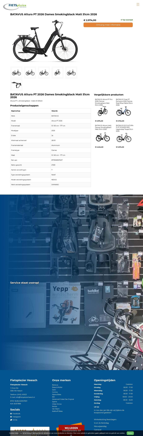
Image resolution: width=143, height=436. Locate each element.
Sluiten (130, 433)
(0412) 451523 (22, 394)
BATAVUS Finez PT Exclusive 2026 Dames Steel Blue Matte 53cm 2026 (124, 102)
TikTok (14, 420)
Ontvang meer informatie (108, 25)
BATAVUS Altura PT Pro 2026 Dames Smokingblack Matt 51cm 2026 (104, 102)
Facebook (16, 414)
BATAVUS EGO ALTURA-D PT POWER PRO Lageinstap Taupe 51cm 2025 (125, 128)
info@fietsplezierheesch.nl (25, 397)
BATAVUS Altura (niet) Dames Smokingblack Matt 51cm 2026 (103, 127)
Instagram (16, 417)
